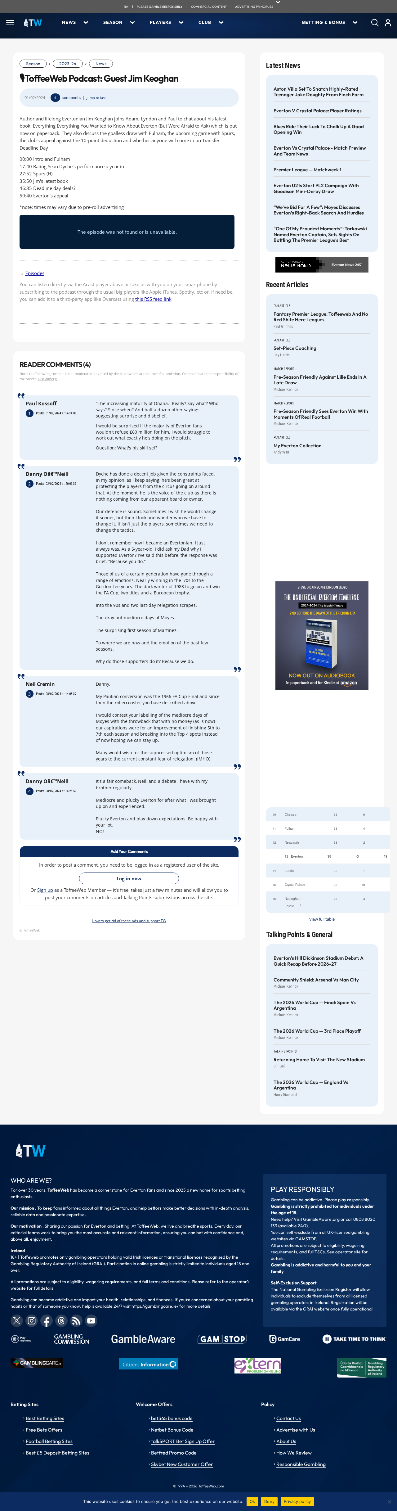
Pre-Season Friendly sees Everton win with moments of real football (321, 414)
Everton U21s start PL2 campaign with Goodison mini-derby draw (316, 188)
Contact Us (288, 1418)
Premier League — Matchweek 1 (307, 170)
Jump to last (96, 98)
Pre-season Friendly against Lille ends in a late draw (320, 380)
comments (71, 97)
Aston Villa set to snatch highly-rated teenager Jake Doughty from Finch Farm (319, 91)
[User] (388, 22)
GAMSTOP (305, 1239)
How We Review (294, 1453)
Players (160, 22)
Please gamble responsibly (160, 7)
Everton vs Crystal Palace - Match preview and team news (320, 150)
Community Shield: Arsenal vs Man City (316, 980)
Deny (269, 1501)
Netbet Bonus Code (172, 1430)
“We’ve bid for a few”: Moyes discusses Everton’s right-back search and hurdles (319, 210)
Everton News (343, 265)
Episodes (34, 273)
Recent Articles (287, 285)
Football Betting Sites (49, 1441)
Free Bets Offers (44, 1430)
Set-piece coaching (295, 348)
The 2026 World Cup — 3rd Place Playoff (317, 1031)
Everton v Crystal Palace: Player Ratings (318, 111)
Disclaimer (46, 379)
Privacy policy (297, 1501)
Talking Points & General (299, 935)
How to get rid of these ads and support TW (129, 920)
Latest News (283, 65)
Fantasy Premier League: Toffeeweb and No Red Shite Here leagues (321, 316)
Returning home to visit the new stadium (319, 1059)
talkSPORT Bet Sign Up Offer (183, 1441)
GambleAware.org (321, 1219)
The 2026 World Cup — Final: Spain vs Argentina (315, 1005)
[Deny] (389, 1502)
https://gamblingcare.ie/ (155, 1306)
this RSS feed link (153, 299)
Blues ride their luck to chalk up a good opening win (319, 129)
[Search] (375, 22)
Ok (252, 1501)
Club (204, 22)
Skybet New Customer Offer (182, 1464)
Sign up (45, 890)
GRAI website (316, 1309)
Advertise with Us (295, 1430)
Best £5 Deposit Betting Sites (57, 1453)
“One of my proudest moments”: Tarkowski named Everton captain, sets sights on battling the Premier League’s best (320, 234)
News (69, 22)
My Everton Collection (298, 446)
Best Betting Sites (45, 1418)
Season (113, 22)
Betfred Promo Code (174, 1453)
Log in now (129, 878)
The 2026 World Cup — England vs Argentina (311, 1085)
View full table (322, 919)
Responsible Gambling (301, 1464)
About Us (286, 1441)
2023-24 (67, 63)
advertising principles (254, 7)
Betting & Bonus (323, 22)
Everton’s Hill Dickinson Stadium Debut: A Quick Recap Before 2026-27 (319, 961)
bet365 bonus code (172, 1418)
